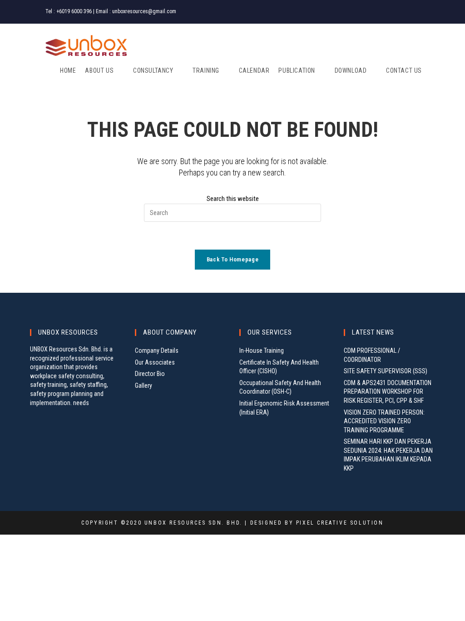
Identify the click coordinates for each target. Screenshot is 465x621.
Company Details (156, 350)
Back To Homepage (232, 259)
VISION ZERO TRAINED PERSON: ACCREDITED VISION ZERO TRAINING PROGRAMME (384, 421)
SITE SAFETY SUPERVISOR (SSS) (385, 371)
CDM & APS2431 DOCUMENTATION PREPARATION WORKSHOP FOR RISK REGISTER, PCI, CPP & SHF (387, 391)
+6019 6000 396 (74, 11)
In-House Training (261, 350)
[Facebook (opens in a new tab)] (395, 11)
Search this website (233, 199)
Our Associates (155, 362)
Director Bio (150, 373)
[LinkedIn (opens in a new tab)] (415, 11)
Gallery (143, 385)
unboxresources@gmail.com (144, 11)
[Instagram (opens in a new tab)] (406, 11)
